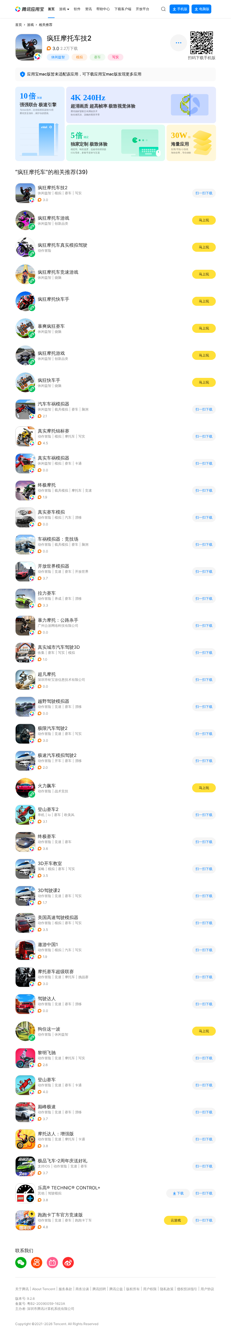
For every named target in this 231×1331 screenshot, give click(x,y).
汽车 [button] (68, 517)
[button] (29, 9)
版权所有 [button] (133, 1289)
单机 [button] (41, 815)
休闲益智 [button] (58, 57)
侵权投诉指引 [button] (187, 1289)
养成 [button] (58, 598)
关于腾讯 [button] (22, 1289)
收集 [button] (41, 652)
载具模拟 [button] (61, 409)
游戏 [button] (30, 25)
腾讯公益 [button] (116, 1289)
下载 (180, 1193)
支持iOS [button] (44, 1166)
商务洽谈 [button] (82, 1289)
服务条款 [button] (65, 1289)
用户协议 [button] (207, 1289)
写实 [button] (115, 57)
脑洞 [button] (85, 409)
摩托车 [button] (70, 436)
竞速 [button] (88, 490)
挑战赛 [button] (83, 977)
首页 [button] (18, 25)
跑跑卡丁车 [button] (83, 1220)
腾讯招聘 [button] (99, 1289)
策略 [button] (41, 869)
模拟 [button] (79, 57)
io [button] (49, 815)
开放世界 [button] (81, 571)
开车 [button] (58, 761)
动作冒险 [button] (44, 436)
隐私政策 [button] (167, 1289)
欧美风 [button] (69, 815)
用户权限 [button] (150, 1289)
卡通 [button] (78, 463)
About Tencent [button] (43, 1289)
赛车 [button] (97, 57)
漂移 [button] (78, 517)
